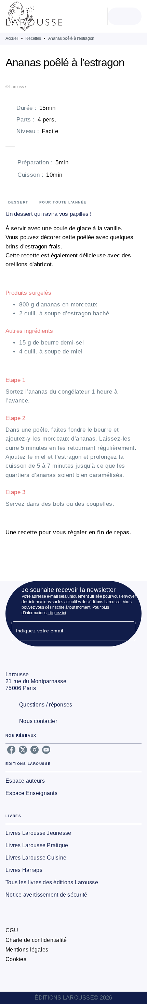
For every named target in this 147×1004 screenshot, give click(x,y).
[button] (73, 781)
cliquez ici (57, 612)
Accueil (11, 38)
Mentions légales (26, 950)
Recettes (33, 38)
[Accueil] (34, 16)
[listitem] (11, 750)
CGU (11, 930)
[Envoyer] (128, 631)
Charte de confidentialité (36, 940)
